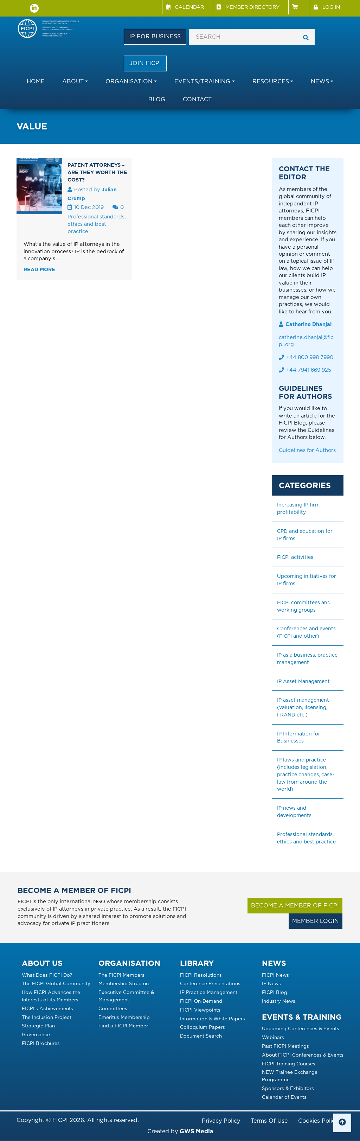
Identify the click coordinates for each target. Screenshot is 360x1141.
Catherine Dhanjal (308, 324)
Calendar (189, 7)
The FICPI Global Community (56, 983)
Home (36, 81)
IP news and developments (294, 811)
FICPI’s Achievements (47, 1008)
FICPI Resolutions (201, 975)
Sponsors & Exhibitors (288, 1088)
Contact (197, 99)
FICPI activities (295, 557)
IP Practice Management (208, 992)
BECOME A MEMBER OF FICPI (295, 905)
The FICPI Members (121, 975)
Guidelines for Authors (307, 450)
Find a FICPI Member (123, 1025)
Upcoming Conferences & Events (300, 1028)
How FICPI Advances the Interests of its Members (51, 995)
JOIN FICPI (145, 63)
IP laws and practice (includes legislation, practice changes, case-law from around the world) (305, 774)
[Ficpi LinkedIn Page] (34, 8)
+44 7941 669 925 (308, 370)
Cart (299, 7)
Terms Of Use (269, 1120)
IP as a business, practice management (308, 658)
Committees (112, 1008)
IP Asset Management (303, 681)
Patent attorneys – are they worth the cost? (97, 172)
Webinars (273, 1037)
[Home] (51, 29)
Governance (36, 1034)
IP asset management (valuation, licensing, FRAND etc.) (303, 707)
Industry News (278, 1001)
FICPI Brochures (41, 1043)
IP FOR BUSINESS (155, 36)
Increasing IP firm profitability (299, 508)
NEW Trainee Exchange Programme (289, 1075)
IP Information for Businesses (299, 737)
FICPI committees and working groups (304, 606)
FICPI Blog (274, 992)
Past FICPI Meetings (285, 1046)
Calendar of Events (284, 1097)
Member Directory (252, 7)
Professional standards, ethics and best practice (97, 223)
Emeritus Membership (124, 1017)
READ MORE (39, 269)
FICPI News (275, 975)
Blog (156, 99)
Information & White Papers (212, 1018)
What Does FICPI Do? (47, 975)
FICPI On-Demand (201, 1001)
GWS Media (196, 1131)
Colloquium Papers (202, 1027)
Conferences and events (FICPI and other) (307, 632)
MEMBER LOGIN (315, 921)
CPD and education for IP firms (305, 534)
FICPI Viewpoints (200, 1010)
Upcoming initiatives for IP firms (307, 579)
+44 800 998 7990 (309, 357)
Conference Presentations (210, 983)
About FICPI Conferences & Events (302, 1055)
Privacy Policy (221, 1120)
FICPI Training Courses (288, 1063)
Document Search (201, 1036)
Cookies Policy (318, 1120)
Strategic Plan (38, 1025)
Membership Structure (124, 983)
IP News (271, 983)
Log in (331, 7)
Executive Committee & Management (126, 995)
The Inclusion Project (46, 1017)
